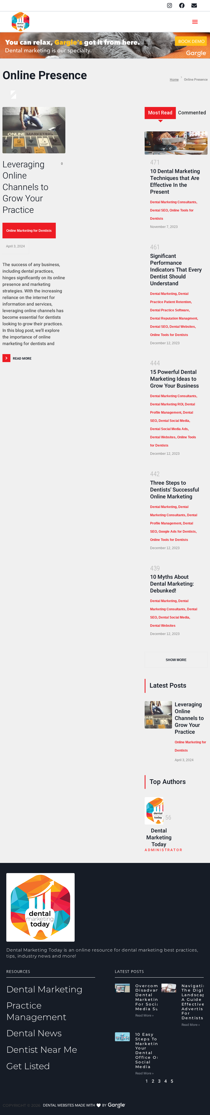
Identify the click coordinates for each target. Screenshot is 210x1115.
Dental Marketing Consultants (173, 202)
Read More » (144, 1015)
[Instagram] (169, 5)
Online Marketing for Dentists (29, 231)
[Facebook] (181, 5)
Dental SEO (159, 210)
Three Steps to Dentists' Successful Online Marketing (174, 490)
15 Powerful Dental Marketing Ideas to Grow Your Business (174, 379)
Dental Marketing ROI (166, 404)
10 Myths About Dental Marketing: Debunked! (172, 584)
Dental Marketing (163, 294)
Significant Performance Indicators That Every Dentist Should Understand (176, 269)
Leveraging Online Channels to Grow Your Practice (25, 187)
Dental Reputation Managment (173, 318)
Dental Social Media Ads (169, 429)
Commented (192, 112)
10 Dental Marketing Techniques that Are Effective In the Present (175, 181)
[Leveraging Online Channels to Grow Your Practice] (33, 130)
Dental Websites (182, 327)
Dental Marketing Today (158, 837)
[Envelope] (194, 5)
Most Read (160, 112)
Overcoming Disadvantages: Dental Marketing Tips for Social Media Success (155, 997)
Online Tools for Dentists (169, 335)
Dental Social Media (174, 421)
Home (174, 79)
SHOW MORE (176, 660)
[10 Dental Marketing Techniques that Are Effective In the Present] (176, 142)
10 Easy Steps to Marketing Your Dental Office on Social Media (148, 1050)
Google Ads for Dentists (177, 531)
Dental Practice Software (169, 310)
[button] (195, 21)
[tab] (160, 117)
